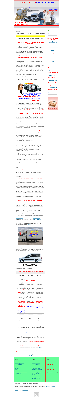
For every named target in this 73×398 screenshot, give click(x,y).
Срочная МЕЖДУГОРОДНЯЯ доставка (53, 42)
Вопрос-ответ (17, 365)
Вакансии (17, 368)
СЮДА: (30, 355)
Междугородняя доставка (19, 363)
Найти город (17, 369)
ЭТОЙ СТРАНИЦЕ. (37, 219)
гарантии (42, 324)
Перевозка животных (35, 373)
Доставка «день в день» (36, 363)
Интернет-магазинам (18, 364)
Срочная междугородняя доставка (21, 372)
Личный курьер (34, 361)
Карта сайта (17, 375)
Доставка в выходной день (36, 372)
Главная (17, 29)
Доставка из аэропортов (36, 378)
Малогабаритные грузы (36, 374)
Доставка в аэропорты (53, 80)
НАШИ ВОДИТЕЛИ (53, 87)
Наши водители (18, 373)
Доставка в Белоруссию (36, 370)
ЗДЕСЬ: (29, 224)
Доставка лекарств (52, 70)
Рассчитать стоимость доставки (20, 370)
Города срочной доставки (25, 29)
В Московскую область (36, 368)
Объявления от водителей (19, 374)
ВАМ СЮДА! (41, 39)
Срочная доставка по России (37, 369)
